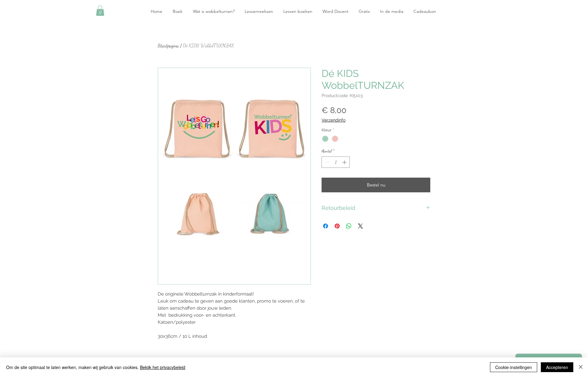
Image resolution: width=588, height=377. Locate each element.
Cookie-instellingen (513, 367)
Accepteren (557, 367)
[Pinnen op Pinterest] (337, 226)
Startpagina (168, 45)
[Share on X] (360, 226)
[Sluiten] (580, 367)
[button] (100, 11)
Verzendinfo (333, 120)
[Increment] (345, 162)
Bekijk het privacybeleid (162, 367)
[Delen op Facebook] (325, 226)
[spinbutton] (335, 162)
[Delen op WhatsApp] (348, 226)
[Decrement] (326, 162)
